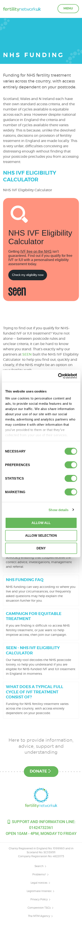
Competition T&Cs (39, 907)
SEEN (27, 354)
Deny (41, 548)
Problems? (39, 874)
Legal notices (39, 882)
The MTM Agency (39, 916)
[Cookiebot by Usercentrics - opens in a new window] (58, 376)
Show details (58, 510)
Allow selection (41, 535)
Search (39, 866)
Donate (38, 771)
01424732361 (41, 827)
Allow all (41, 523)
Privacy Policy (39, 899)
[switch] (71, 464)
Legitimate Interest (39, 891)
